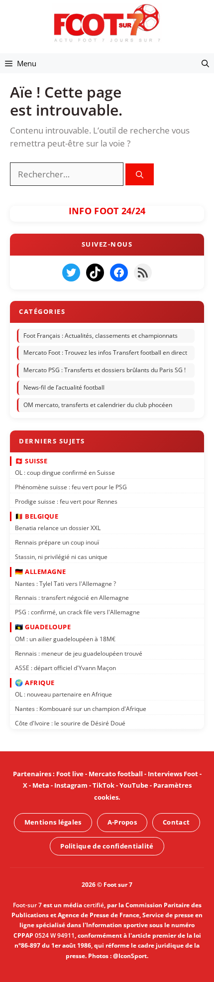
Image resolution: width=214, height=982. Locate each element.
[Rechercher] (139, 174)
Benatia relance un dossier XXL (58, 528)
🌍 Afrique (35, 682)
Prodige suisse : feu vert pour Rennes (66, 501)
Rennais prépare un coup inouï (57, 542)
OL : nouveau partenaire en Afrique (63, 694)
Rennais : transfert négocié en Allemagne (72, 597)
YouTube (133, 785)
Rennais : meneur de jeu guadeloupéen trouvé (78, 653)
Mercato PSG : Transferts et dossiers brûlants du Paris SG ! (104, 370)
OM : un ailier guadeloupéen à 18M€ (65, 639)
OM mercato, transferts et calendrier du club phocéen (97, 405)
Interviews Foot (173, 773)
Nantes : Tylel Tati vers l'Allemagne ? (65, 583)
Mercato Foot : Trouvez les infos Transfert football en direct (105, 353)
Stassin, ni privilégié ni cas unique (61, 557)
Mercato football (116, 773)
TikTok (103, 785)
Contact (176, 822)
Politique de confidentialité (106, 845)
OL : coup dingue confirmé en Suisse (65, 472)
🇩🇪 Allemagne (40, 571)
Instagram (71, 785)
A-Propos (122, 822)
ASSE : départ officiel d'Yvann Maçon (65, 667)
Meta (40, 785)
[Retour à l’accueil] (107, 22)
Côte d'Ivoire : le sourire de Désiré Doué (70, 723)
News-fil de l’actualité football (64, 387)
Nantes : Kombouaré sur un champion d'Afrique (80, 708)
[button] (205, 63)
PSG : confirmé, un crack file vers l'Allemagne (77, 612)
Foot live (70, 773)
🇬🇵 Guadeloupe (43, 626)
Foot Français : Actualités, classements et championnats (100, 335)
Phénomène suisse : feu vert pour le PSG (71, 487)
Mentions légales (53, 822)
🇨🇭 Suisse (31, 460)
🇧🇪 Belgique (36, 516)
